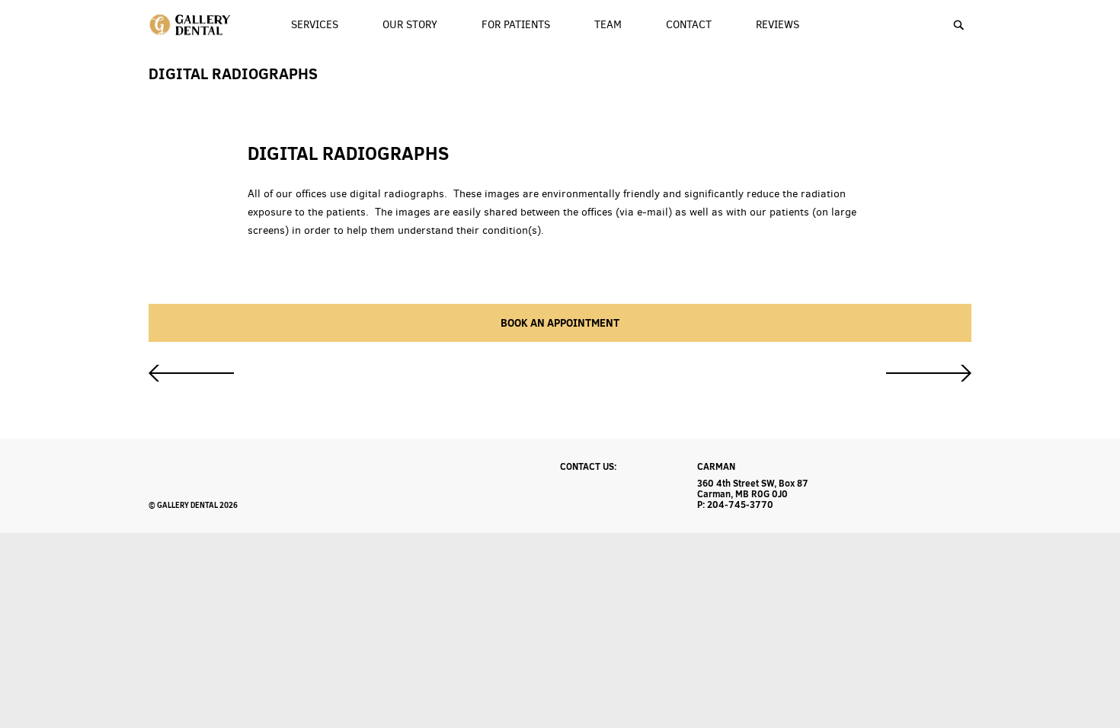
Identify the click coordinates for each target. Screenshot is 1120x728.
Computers (928, 373)
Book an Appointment (560, 322)
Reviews (777, 25)
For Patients (516, 25)
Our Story (409, 25)
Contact (689, 25)
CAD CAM (191, 373)
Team (608, 25)
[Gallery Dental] (191, 25)
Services (314, 25)
